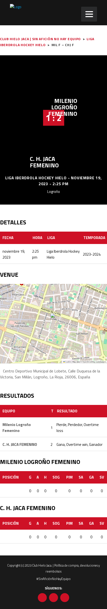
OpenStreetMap (88, 361)
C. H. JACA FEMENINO (44, 162)
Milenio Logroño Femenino (62, 107)
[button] (54, 318)
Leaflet (68, 361)
